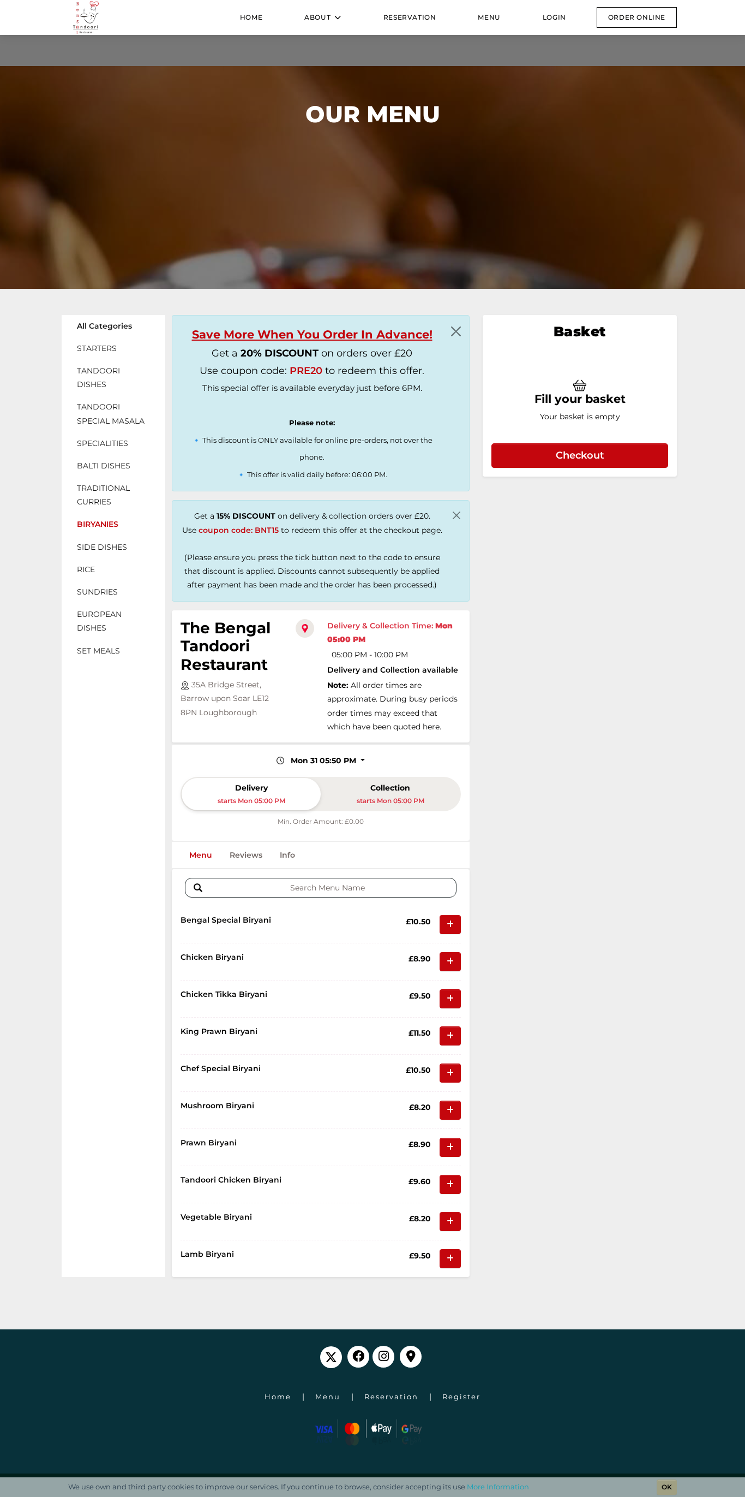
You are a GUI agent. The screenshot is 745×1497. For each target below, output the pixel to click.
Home (251, 17)
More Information (498, 1486)
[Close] (456, 331)
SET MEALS (98, 651)
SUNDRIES (97, 592)
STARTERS (97, 348)
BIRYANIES (97, 524)
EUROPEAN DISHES (99, 621)
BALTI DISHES (103, 466)
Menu (489, 17)
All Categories (104, 326)
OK (667, 1487)
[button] (323, 17)
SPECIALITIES (102, 443)
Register (461, 1396)
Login (554, 17)
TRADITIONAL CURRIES (103, 495)
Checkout (580, 455)
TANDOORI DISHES (98, 377)
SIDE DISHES (102, 547)
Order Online (636, 17)
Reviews (246, 855)
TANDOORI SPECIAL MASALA (111, 413)
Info (287, 855)
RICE (86, 569)
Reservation (409, 17)
